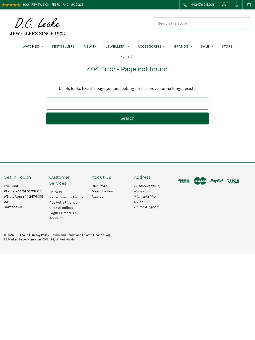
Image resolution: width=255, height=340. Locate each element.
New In (90, 46)
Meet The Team (103, 191)
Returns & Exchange (66, 197)
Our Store (99, 186)
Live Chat (11, 186)
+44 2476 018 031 (29, 191)
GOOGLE (77, 4)
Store (227, 46)
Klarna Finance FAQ (97, 235)
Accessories (150, 46)
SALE (205, 46)
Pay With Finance (63, 202)
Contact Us (13, 207)
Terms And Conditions (66, 235)
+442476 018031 (201, 4)
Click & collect (61, 208)
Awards (98, 196)
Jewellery (115, 46)
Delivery (55, 192)
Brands (181, 46)
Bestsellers (63, 46)
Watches (31, 46)
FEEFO (56, 4)
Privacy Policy (40, 235)
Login (53, 213)
